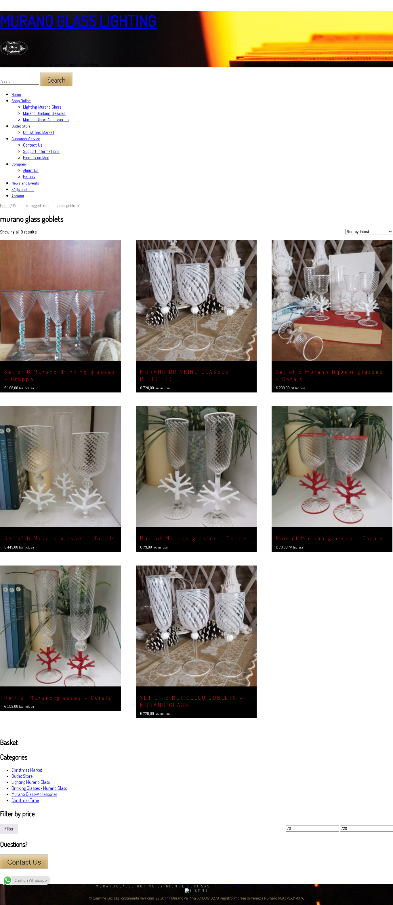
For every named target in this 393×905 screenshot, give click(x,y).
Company (19, 164)
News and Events (25, 183)
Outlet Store (21, 126)
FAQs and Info (23, 189)
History (29, 177)
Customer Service (26, 138)
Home (16, 94)
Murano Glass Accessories (46, 120)
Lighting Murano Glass (42, 107)
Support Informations (41, 151)
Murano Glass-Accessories (34, 794)
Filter (9, 829)
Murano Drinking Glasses (44, 113)
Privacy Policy (233, 886)
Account (18, 195)
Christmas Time (25, 800)
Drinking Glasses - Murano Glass (39, 788)
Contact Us (33, 145)
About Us (31, 170)
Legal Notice (279, 886)
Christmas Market (38, 132)
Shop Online (21, 100)
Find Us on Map (36, 158)
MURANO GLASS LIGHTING (78, 21)
